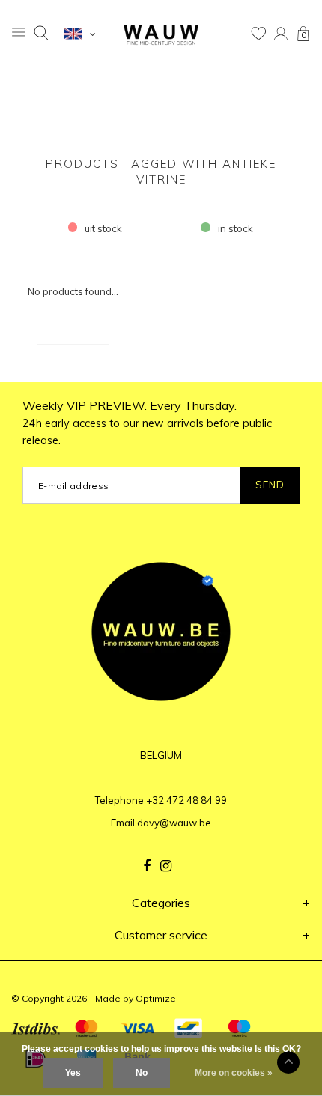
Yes (73, 1073)
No (142, 1073)
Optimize (156, 998)
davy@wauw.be (174, 823)
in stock (235, 228)
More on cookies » (234, 1073)
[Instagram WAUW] (165, 866)
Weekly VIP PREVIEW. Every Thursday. (147, 422)
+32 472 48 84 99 (186, 800)
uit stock (103, 228)
